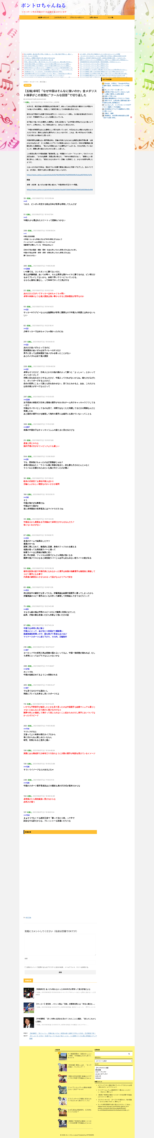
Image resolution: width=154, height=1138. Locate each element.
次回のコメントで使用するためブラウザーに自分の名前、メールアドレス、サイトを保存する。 (58, 967)
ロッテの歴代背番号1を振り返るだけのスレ (111, 1104)
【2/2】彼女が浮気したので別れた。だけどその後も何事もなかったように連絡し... (47, 64)
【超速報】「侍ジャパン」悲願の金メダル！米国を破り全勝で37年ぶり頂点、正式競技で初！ (62, 1033)
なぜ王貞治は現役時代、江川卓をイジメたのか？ (79, 1111)
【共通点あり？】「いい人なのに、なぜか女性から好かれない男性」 (43, 71)
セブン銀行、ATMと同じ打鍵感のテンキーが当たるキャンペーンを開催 (100, 54)
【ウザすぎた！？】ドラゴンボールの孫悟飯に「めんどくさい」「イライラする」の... (48, 69)
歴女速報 (98, 1070)
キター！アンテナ (100, 1072)
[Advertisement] (77, 35)
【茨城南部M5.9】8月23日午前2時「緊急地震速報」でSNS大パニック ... (100, 62)
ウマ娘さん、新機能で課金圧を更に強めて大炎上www (39, 58)
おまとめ (98, 1076)
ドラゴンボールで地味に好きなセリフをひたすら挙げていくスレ (79, 1100)
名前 (26, 958)
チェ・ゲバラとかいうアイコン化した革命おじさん (94, 64)
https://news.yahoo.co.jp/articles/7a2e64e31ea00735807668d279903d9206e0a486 (60, 190)
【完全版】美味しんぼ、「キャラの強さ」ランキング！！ (79, 1066)
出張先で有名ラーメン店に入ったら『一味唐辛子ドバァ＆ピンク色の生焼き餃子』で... (48, 67)
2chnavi (98, 1078)
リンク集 (110, 17)
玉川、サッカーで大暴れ (31, 56)
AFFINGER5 (90, 1135)
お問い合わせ (94, 17)
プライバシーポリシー (77, 17)
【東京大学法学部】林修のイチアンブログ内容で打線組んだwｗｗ (79, 1077)
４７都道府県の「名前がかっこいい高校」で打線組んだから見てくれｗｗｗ (79, 1056)
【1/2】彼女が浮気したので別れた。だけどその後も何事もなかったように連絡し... (47, 65)
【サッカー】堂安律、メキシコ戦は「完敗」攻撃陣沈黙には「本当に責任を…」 (66, 1004)
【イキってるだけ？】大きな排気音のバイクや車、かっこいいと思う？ (44, 75)
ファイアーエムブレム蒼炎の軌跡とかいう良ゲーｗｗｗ (79, 1088)
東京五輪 (28, 917)
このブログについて (60, 17)
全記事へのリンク (43, 17)
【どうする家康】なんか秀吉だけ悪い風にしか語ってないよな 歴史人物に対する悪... (103, 73)
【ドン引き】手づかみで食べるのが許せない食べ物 (38, 60)
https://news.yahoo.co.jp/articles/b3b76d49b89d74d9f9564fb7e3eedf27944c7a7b (59, 175)
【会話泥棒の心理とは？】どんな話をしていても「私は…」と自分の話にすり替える (48, 73)
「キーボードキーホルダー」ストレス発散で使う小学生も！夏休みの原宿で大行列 (103, 56)
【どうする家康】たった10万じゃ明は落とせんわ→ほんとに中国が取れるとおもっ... (103, 69)
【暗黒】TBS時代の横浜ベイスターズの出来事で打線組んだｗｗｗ (79, 1122)
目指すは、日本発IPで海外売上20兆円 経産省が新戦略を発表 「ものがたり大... (103, 58)
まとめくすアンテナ (101, 1074)
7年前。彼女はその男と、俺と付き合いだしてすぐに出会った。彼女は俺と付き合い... (48, 62)
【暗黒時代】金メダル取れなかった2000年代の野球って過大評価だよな (63, 989)
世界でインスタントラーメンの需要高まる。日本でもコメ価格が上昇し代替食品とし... (104, 60)
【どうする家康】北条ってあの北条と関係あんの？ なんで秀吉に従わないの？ (102, 71)
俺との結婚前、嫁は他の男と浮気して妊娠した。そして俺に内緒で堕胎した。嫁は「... (48, 54)
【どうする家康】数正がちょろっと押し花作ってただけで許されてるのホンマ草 (102, 75)
